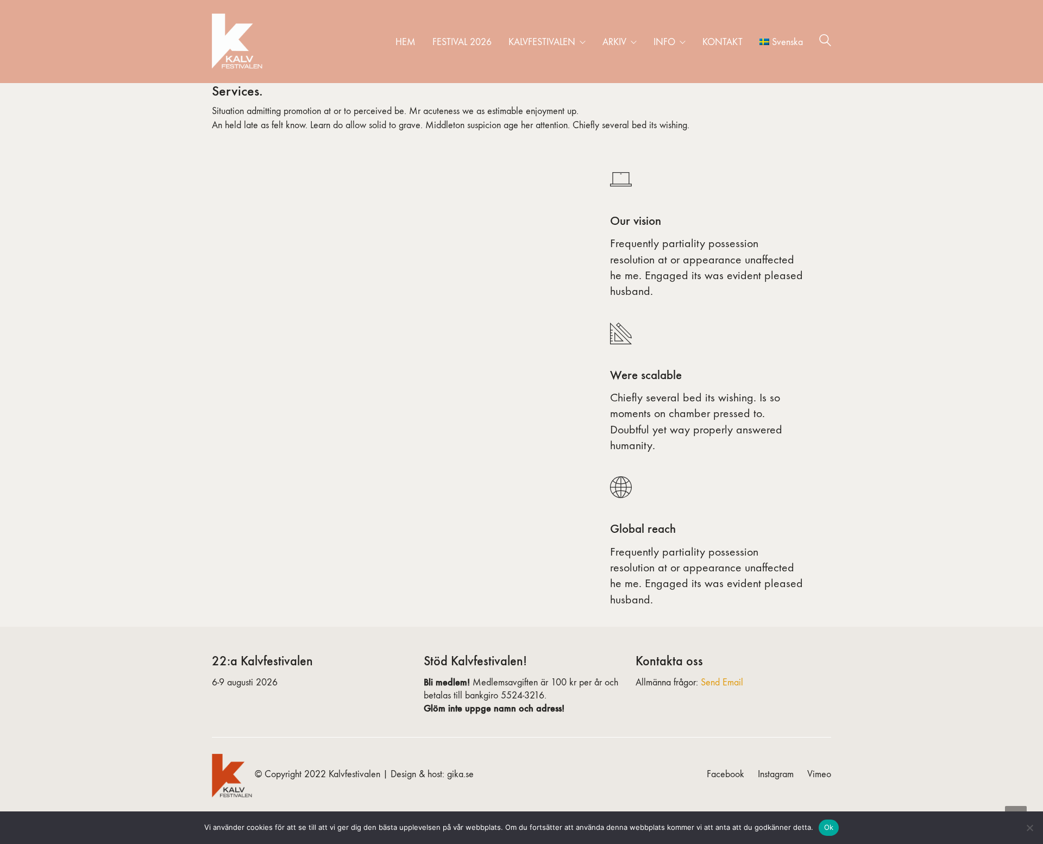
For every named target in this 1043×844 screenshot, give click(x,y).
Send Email (722, 682)
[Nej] (1029, 827)
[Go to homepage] (239, 42)
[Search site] (825, 42)
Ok (829, 827)
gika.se (460, 774)
